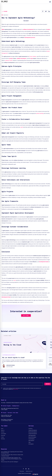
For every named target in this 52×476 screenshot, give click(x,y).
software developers (21, 58)
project (48, 29)
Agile (3, 29)
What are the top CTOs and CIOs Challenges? (9, 461)
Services (2, 431)
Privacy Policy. (15, 389)
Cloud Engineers (32, 438)
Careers (2, 437)
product (11, 58)
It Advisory (30, 428)
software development (28, 29)
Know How (3, 435)
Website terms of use (29, 471)
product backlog (39, 113)
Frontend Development (33, 433)
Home (2, 428)
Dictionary (3, 438)
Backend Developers (32, 437)
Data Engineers (31, 440)
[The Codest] (4, 2)
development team (6, 297)
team (32, 58)
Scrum (30, 56)
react (15, 280)
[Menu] (50, 1)
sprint (22, 127)
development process (30, 37)
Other (30, 442)
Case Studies (3, 433)
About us (2, 430)
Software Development (33, 430)
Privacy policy (22, 471)
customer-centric (8, 60)
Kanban (34, 56)
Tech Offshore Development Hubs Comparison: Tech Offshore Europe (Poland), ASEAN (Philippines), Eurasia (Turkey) (11, 458)
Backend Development (33, 431)
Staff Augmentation (32, 435)
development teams (44, 261)
